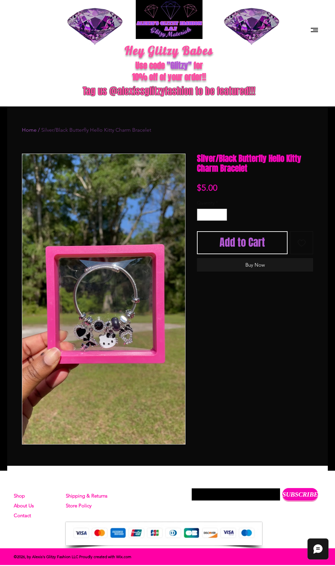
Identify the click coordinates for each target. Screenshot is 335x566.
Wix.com (123, 556)
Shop (19, 496)
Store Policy (79, 505)
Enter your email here (215, 483)
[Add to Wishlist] (301, 242)
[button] (314, 30)
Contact (22, 515)
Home (29, 130)
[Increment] (222, 214)
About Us (24, 505)
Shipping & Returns (86, 496)
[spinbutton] (212, 214)
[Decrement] (202, 214)
